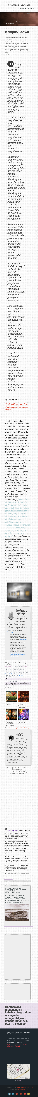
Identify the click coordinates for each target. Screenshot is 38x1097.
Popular (26, 881)
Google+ (17, 1094)
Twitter (13, 1094)
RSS (28, 1094)
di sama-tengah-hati (15, 728)
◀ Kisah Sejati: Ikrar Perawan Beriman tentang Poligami (17, 768)
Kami (8, 881)
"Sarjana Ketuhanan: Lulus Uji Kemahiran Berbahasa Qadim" (17, 407)
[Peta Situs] (8, 674)
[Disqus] (17, 802)
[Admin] (21, 675)
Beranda (7, 22)
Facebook (9, 1094)
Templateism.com (23, 1089)
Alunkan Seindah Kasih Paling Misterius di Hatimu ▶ (17, 772)
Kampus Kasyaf (9, 666)
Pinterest (21, 1094)
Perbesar (18, 1080)
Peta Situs (30, 1087)
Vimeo (24, 1094)
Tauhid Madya (17, 22)
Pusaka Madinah (19, 5)
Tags (16, 881)
